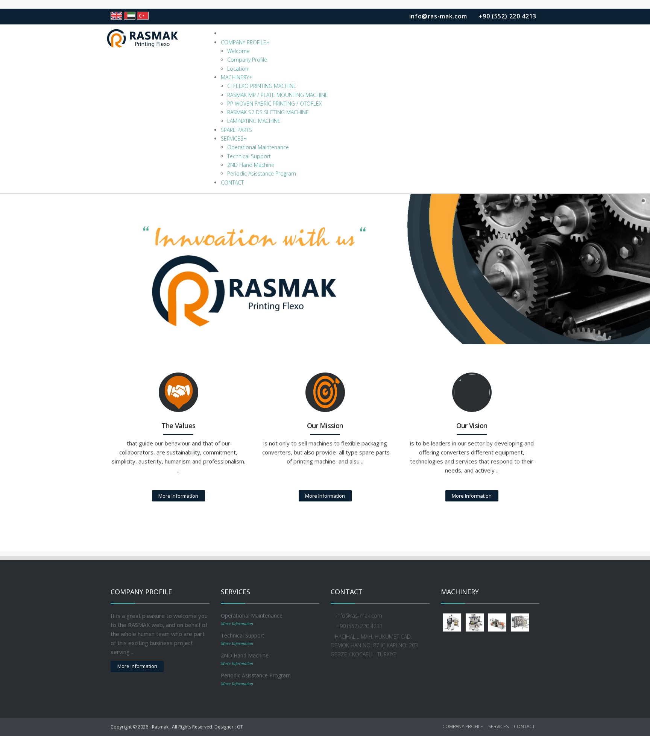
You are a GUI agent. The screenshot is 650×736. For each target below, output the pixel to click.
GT (240, 727)
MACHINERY (236, 77)
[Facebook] (340, 674)
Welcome (238, 51)
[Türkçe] (143, 16)
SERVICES (234, 138)
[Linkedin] (350, 674)
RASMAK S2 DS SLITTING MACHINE (268, 112)
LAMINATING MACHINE (254, 120)
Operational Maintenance (258, 147)
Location (237, 68)
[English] (116, 16)
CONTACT (232, 182)
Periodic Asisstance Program (261, 173)
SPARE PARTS (236, 129)
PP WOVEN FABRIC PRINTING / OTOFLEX (274, 103)
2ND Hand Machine (250, 164)
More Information (178, 495)
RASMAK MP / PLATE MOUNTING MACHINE (277, 94)
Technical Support (249, 156)
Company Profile (247, 59)
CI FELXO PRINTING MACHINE (261, 85)
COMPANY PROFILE (245, 42)
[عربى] (129, 16)
